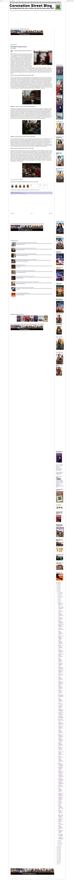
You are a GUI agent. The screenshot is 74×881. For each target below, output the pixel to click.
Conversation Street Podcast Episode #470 (60, 717)
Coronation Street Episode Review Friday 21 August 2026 (25, 276)
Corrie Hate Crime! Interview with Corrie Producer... (60, 803)
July (58, 599)
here (60, 466)
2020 (58, 846)
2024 (58, 587)
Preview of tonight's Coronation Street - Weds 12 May (60, 744)
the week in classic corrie (22, 193)
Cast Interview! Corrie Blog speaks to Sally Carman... (60, 776)
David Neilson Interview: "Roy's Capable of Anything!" (60, 764)
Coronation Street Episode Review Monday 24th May (60, 656)
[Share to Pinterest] (15, 48)
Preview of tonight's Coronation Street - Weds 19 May (60, 687)
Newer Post (12, 213)
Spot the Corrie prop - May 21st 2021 (60, 675)
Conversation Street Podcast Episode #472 (60, 622)
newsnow (17, 193)
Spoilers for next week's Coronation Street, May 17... (60, 749)
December (59, 592)
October (59, 595)
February (59, 843)
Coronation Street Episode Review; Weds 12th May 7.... (60, 736)
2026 (58, 584)
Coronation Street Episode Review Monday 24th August (25, 287)
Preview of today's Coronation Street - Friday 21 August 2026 (25, 270)
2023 (58, 588)
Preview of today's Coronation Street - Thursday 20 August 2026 (26, 259)
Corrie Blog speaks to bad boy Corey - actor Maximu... (60, 740)
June (59, 600)
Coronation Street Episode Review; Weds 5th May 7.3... (60, 794)
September (60, 596)
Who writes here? (59, 468)
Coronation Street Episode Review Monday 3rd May (60, 821)
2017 (58, 850)
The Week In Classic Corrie (60, 704)
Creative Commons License (34, 189)
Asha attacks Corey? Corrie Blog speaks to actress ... (60, 651)
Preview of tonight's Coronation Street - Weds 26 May (60, 642)
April (58, 840)
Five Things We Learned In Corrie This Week (60, 619)
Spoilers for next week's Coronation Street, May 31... (60, 647)
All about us (58, 467)
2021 (58, 591)
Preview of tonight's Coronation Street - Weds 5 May (60, 807)
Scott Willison (16, 192)
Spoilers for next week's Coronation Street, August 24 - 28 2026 (26, 248)
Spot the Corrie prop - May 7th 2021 (60, 786)
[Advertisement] (37, 19)
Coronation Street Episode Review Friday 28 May (60, 625)
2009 (58, 861)
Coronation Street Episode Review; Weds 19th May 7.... (60, 683)
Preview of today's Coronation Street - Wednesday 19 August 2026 (26, 242)
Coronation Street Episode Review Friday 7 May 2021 (60, 772)
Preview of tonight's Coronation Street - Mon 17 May (60, 700)
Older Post (50, 213)
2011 (58, 858)
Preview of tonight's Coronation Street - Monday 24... (60, 660)
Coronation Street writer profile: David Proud (60, 710)
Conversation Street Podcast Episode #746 (23, 293)
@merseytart (12, 179)
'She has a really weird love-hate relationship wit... (60, 608)
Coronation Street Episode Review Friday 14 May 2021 (60, 713)
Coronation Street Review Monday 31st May (60, 604)
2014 (58, 854)
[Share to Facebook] (14, 48)
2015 (58, 853)
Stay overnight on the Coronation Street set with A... (60, 696)
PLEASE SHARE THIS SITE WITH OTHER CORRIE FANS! (59, 473)
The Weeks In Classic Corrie (60, 611)
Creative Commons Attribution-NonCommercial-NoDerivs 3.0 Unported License (59, 485)
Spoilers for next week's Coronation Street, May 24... (60, 692)
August (59, 597)
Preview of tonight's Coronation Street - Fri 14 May (60, 732)
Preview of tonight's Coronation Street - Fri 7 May (60, 790)
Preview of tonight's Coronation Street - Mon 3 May (60, 827)
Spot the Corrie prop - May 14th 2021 (61, 720)
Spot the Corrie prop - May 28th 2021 (61, 629)
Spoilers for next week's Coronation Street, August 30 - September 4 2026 (27, 281)
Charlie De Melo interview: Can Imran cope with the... (60, 816)
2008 (58, 862)
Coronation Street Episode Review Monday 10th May (60, 753)
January (59, 844)
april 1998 (14, 193)
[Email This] (11, 48)
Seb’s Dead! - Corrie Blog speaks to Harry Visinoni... (61, 783)
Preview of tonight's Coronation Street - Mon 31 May (60, 615)
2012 (58, 857)
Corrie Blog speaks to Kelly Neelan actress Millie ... (60, 723)
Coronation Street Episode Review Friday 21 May (60, 671)
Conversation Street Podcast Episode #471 (60, 668)
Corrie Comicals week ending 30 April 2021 (60, 835)
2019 (58, 847)
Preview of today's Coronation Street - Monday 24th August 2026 (26, 253)
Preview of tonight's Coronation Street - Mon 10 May (60, 760)
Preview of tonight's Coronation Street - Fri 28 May (60, 633)
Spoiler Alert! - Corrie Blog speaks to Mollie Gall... (60, 798)
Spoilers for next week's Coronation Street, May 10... (60, 812)
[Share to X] (13, 48)
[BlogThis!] (12, 48)
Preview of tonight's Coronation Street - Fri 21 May (60, 679)
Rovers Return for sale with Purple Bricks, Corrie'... (60, 727)
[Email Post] (22, 192)
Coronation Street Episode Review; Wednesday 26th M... (60, 638)
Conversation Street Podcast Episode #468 (60, 838)
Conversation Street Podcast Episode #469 (60, 779)
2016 (58, 851)
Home (32, 213)
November (59, 593)
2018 (58, 849)
